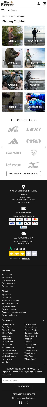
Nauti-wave (7, 359)
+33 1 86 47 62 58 (24, 202)
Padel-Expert (30, 324)
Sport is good (30, 344)
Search (14, 10)
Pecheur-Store (30, 327)
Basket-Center (8, 324)
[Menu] (3, 10)
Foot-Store (6, 338)
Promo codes (7, 286)
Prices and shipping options (14, 312)
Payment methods (9, 309)
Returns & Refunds (10, 303)
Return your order (23, 243)
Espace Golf (7, 335)
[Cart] (45, 4)
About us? (6, 294)
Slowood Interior (31, 333)
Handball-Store (8, 347)
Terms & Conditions (10, 300)
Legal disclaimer (9, 306)
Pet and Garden (31, 330)
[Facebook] (21, 402)
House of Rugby (9, 350)
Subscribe (23, 386)
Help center (7, 277)
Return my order (9, 283)
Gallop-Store (7, 341)
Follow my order (9, 280)
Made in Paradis (9, 356)
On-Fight (5, 361)
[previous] (1, 147)
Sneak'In (28, 338)
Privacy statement (9, 315)
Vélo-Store (29, 356)
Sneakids (28, 341)
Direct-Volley (7, 333)
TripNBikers (29, 353)
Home (4, 16)
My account (7, 274)
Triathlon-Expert (31, 350)
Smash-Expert (30, 335)
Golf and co (7, 344)
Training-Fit (29, 347)
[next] (45, 147)
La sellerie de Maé (10, 353)
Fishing (12, 16)
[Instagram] (26, 402)
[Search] (8, 10)
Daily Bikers (7, 327)
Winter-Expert (30, 359)
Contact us (23, 194)
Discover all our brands (23, 173)
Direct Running (8, 330)
